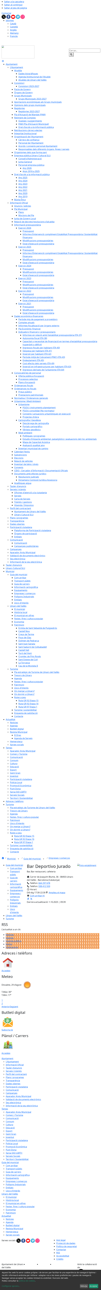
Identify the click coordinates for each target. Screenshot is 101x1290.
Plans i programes (15, 1077)
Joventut (10, 1137)
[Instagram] (23, 16)
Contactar (6, 13)
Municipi (11, 858)
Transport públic (14, 1168)
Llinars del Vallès (14, 915)
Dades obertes (13, 1083)
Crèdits (59, 1259)
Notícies (10, 934)
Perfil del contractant (16, 1074)
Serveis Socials (13, 1156)
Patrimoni (11, 1212)
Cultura (9, 1124)
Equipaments (16, 890)
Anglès (13, 29)
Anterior (6, 1006)
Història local (12, 1200)
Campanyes (11, 1093)
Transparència (13, 1080)
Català (13, 23)
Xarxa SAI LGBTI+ (14, 1153)
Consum (10, 1121)
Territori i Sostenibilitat (17, 1159)
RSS (58, 1252)
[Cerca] (71, 54)
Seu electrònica (13, 1102)
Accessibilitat (62, 1255)
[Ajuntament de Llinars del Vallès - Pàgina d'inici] (18, 51)
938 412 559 (44, 886)
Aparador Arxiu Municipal (18, 1096)
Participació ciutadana (17, 1086)
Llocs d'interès (13, 1190)
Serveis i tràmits (14, 1071)
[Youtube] (13, 16)
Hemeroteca (12, 1231)
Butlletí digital (12, 1225)
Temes (5, 1108)
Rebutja (83, 1286)
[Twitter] (4, 16)
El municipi (11, 1197)
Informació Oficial (15, 1064)
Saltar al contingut (13, 4)
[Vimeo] (18, 16)
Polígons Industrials (16, 1184)
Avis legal (60, 1240)
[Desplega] (18, 858)
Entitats (14, 906)
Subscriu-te (7, 1029)
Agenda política (13, 941)
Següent (14, 1006)
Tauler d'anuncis (14, 1067)
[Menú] (3, 61)
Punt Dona (11, 1149)
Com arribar (16, 868)
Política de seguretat (66, 1246)
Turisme (10, 918)
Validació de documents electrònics (23, 1099)
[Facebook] (8, 16)
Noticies (10, 1219)
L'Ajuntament (12, 1061)
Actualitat (6, 1216)
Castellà (14, 26)
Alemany (14, 33)
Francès (14, 36)
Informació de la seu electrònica (22, 1105)
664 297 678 (44, 883)
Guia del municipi (32, 858)
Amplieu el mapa (57, 892)
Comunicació (12, 1090)
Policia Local (12, 1143)
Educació (10, 1127)
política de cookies (27, 1280)
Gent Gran (11, 1134)
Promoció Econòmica (16, 1146)
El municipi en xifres (16, 1203)
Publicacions (12, 947)
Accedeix (6, 970)
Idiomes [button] (10, 20)
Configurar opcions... (11, 1286)
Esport (9, 1130)
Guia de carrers (13, 1171)
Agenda (9, 937)
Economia (11, 1209)
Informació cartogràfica (18, 1175)
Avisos (9, 944)
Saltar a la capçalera (14, 1)
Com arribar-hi (37, 895)
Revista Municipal (14, 1228)
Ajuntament (7, 1058)
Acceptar (93, 1286)
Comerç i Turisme (14, 1115)
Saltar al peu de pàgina (15, 7)
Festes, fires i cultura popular (20, 1206)
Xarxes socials (13, 1234)
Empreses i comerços (59, 858)
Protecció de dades (65, 1243)
